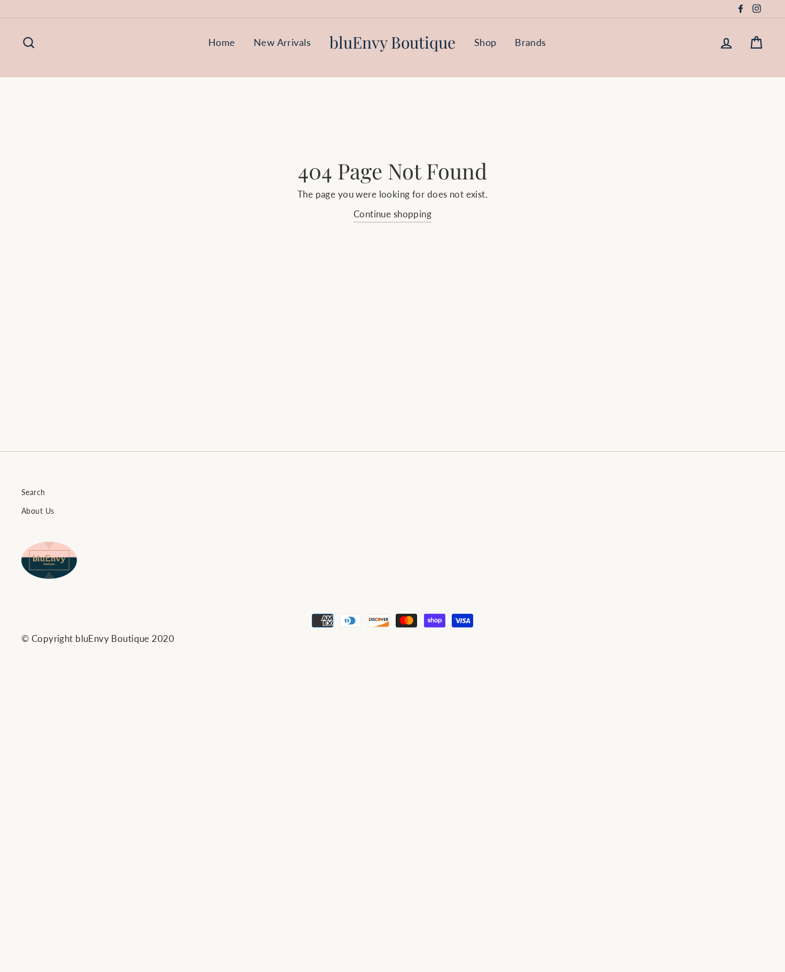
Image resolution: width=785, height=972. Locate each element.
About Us (37, 510)
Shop (485, 42)
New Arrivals (282, 42)
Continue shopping (392, 214)
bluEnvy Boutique (392, 42)
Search (33, 492)
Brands (530, 42)
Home (222, 42)
